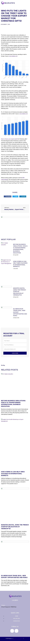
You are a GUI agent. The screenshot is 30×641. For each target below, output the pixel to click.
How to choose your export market (9, 139)
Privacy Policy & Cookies (15, 639)
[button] (7, 196)
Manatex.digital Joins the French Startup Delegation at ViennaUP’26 (15, 526)
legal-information (18, 638)
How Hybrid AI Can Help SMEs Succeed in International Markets (13, 473)
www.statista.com (13, 56)
